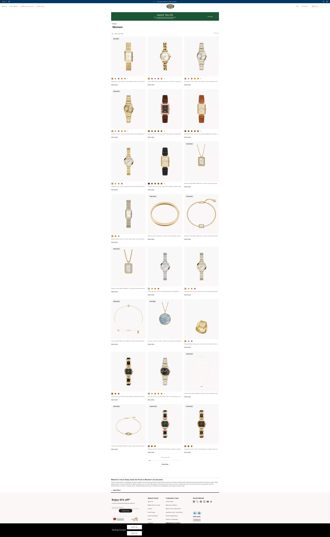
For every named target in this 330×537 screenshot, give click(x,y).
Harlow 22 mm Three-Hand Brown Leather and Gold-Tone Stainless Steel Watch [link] (210, 449)
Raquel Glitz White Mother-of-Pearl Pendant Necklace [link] (129, 288)
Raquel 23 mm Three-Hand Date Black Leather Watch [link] (165, 186)
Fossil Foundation (153, 516)
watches (134, 482)
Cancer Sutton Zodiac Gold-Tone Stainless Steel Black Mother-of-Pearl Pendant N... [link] (176, 341)
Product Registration (172, 516)
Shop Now (171, 1)
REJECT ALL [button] (134, 533)
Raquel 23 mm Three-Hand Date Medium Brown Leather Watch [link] (205, 134)
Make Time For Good (154, 505)
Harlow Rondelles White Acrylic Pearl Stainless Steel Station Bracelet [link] (134, 446)
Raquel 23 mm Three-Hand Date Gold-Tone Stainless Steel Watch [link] (133, 81)
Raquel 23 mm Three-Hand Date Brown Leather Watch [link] (166, 134)
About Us (150, 501)
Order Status (169, 501)
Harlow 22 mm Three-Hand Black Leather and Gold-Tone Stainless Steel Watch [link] (137, 396)
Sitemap (150, 523)
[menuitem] (4, 6)
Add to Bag (114, 84)
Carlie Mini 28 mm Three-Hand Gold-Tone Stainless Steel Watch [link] (169, 81)
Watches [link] (4, 6)
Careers (150, 508)
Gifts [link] (297, 6)
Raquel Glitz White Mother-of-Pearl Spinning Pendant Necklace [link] (205, 183)
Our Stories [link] (305, 6)
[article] (128, 62)
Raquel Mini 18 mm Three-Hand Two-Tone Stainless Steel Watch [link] (132, 239)
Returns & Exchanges (172, 519)
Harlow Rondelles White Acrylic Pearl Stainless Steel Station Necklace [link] (207, 393)
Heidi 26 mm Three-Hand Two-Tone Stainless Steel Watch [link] (203, 291)
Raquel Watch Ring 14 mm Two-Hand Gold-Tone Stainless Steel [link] (205, 344)
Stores (149, 519)
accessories (148, 482)
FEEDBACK (197, 520)
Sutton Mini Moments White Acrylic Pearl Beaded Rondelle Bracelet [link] (133, 341)
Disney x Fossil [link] (40, 6)
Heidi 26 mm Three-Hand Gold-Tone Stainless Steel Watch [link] (130, 186)
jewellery (139, 482)
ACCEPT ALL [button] (134, 527)
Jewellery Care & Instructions (174, 512)
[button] (5, 1)
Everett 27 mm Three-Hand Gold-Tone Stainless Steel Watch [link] (131, 134)
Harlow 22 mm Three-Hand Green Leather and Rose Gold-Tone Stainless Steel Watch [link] (176, 449)
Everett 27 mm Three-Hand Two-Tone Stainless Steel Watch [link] (204, 81)
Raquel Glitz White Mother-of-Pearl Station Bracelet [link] (201, 236)
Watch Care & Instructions (173, 508)
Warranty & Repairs (171, 505)
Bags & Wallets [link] (13, 6)
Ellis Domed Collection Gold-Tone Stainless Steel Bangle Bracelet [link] (169, 236)
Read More (117, 490)
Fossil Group (151, 512)
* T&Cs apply (210, 16)
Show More (165, 464)
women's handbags (125, 482)
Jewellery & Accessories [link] (27, 6)
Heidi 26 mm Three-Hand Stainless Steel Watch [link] (163, 291)
